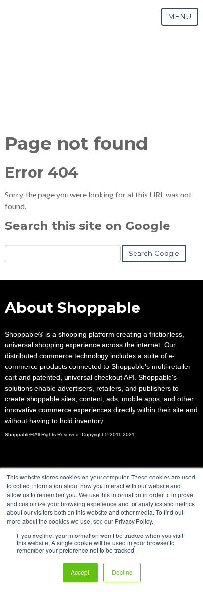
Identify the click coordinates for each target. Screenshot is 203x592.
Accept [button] (80, 572)
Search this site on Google (87, 226)
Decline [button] (122, 572)
